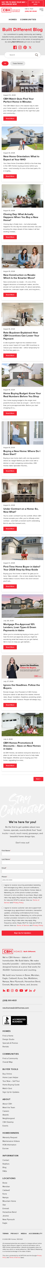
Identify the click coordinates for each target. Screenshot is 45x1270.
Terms (6, 1234)
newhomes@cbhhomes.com (16, 1008)
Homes (13, 19)
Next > (38, 779)
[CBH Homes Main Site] (11, 10)
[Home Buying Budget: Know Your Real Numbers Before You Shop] (22, 391)
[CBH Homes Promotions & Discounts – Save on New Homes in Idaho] (22, 742)
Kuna (5, 1194)
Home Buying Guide (11, 1085)
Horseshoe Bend (9, 1212)
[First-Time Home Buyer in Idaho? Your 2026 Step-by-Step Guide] (22, 564)
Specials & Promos (10, 1043)
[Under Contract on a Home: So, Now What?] (22, 506)
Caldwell (6, 1190)
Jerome (6, 1216)
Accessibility (35, 1234)
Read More (10, 118)
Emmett (6, 1208)
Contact (6, 1160)
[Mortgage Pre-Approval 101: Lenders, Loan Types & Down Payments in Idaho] (22, 623)
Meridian (6, 1186)
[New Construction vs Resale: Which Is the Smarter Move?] (22, 272)
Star (4, 1205)
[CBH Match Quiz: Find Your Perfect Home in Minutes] (22, 96)
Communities (28, 19)
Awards (6, 1115)
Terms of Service (23, 925)
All (5, 63)
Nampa (5, 1197)
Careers (6, 1111)
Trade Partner (18, 63)
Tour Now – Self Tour (11, 1081)
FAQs (5, 1171)
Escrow (6, 1148)
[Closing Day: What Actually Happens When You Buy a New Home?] (22, 213)
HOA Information (9, 1145)
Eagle (5, 1223)
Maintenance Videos (11, 1141)
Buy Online (7, 1074)
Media (24, 1234)
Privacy (15, 1234)
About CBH (7, 1104)
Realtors (6, 1164)
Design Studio (8, 1039)
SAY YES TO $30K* (36, 3)
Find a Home (8, 1036)
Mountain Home (9, 1201)
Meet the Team (9, 1107)
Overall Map (8, 1062)
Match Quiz (7, 1088)
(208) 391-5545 (31, 11)
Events (5, 1126)
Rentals (6, 1047)
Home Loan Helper (10, 1077)
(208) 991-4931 (10, 1000)
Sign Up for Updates (22, 933)
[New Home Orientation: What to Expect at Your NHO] (22, 154)
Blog (4, 1167)
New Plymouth (9, 1219)
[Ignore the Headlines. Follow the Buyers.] (22, 682)
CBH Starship (8, 1122)
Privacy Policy (18, 903)
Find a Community (10, 1058)
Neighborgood (9, 1118)
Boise (5, 1183)
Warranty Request (10, 1137)
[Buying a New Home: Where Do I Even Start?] (22, 449)
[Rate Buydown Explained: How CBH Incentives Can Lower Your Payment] (22, 332)
